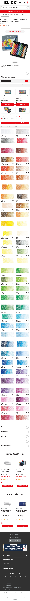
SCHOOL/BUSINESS (8, 568)
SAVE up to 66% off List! (21, 476)
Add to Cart (7, 104)
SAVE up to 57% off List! (15, 31)
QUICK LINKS (6, 555)
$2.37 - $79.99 (19, 475)
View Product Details (25, 28)
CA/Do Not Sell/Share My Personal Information (12, 587)
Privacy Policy (5, 581)
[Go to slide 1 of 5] (13, 62)
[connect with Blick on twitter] (10, 577)
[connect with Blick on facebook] (5, 577)
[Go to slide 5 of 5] (16, 62)
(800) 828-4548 (16, 534)
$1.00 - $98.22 (19, 515)
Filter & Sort (6, 81)
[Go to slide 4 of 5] (15, 62)
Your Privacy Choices (7, 585)
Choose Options (7, 485)
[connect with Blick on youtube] (25, 577)
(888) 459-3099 (16, 537)
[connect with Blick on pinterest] (20, 577)
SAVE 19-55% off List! (5, 476)
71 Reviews (2, 27)
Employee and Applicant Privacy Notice (10, 589)
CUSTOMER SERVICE (8, 559)
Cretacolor (2, 23)
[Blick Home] (10, 2)
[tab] (15, 73)
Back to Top (14, 540)
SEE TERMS (21, 11)
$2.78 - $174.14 (5, 475)
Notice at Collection (7, 583)
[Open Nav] (2, 2)
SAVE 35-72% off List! (20, 516)
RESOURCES (6, 564)
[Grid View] (26, 81)
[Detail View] (29, 81)
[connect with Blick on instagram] (15, 577)
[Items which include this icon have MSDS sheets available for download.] (2, 102)
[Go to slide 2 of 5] (14, 62)
